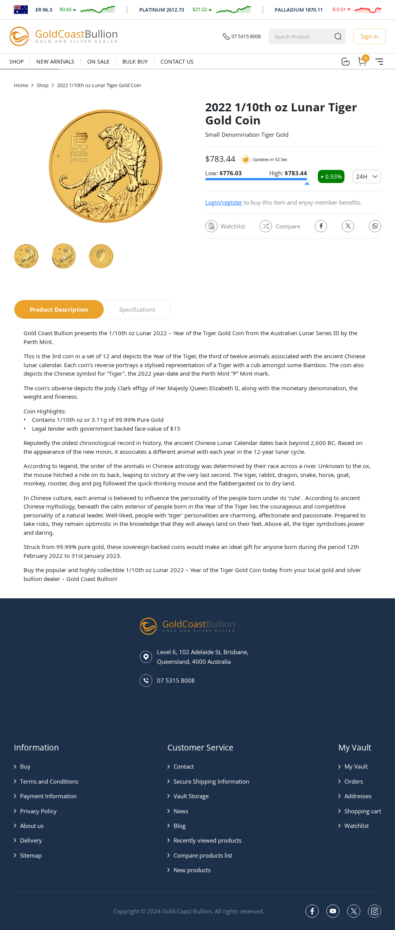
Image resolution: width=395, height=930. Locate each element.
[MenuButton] (379, 61)
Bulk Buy (135, 61)
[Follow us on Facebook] (312, 911)
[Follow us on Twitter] (353, 911)
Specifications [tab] (137, 309)
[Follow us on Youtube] (332, 911)
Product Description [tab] (59, 309)
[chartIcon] (345, 61)
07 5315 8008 (246, 36)
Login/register (223, 202)
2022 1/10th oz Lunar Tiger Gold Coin (99, 85)
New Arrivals (55, 61)
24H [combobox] (361, 176)
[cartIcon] (362, 61)
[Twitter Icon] (348, 226)
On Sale (98, 61)
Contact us (177, 61)
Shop (16, 61)
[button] (46, 766)
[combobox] (299, 36)
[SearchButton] (338, 36)
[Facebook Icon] (321, 226)
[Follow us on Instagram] (374, 911)
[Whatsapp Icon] (375, 226)
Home (21, 85)
